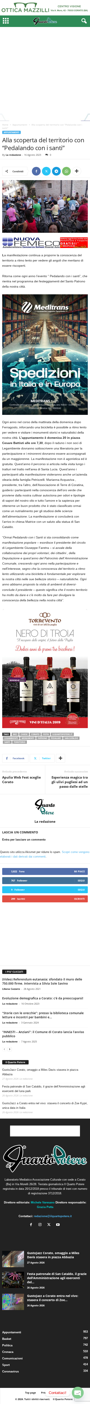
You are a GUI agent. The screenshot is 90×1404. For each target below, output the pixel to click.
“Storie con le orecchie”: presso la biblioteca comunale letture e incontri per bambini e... (43, 1015)
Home (5, 124)
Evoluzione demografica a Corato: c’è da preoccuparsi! (42, 998)
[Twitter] (46, 171)
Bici (15, 734)
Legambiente (11, 738)
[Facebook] (36, 171)
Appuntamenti (19, 124)
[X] (49, 1225)
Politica (7, 1345)
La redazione (13, 154)
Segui (81, 880)
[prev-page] (4, 1049)
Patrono (42, 738)
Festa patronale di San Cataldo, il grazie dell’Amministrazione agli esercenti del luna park (43, 1089)
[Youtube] (58, 1225)
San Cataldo (71, 738)
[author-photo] (45, 806)
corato (35, 734)
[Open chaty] (78, 1393)
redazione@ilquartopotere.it (53, 1216)
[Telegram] (56, 171)
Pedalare (56, 738)
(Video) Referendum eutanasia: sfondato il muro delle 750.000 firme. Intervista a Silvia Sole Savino (42, 981)
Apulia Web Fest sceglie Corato (21, 779)
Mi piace (79, 871)
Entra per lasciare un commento (24, 839)
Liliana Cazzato (11, 988)
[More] (76, 171)
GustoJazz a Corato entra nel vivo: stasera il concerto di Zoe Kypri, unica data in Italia (45, 1105)
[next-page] (9, 1049)
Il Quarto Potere (15, 1062)
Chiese (24, 734)
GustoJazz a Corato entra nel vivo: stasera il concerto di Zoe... (52, 1298)
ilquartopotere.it (62, 734)
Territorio (19, 742)
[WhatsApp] (66, 171)
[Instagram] (40, 1225)
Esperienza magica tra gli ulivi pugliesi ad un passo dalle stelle (70, 782)
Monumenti (28, 738)
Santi (7, 742)
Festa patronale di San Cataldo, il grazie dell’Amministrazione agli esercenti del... (57, 1278)
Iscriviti (79, 898)
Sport (6, 1365)
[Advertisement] (45, 74)
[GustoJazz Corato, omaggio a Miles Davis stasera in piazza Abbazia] (13, 1259)
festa (46, 734)
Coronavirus (10, 1371)
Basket (6, 1338)
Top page (30, 1392)
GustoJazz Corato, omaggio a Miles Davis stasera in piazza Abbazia (40, 1072)
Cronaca (7, 1352)
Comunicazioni (12, 1358)
